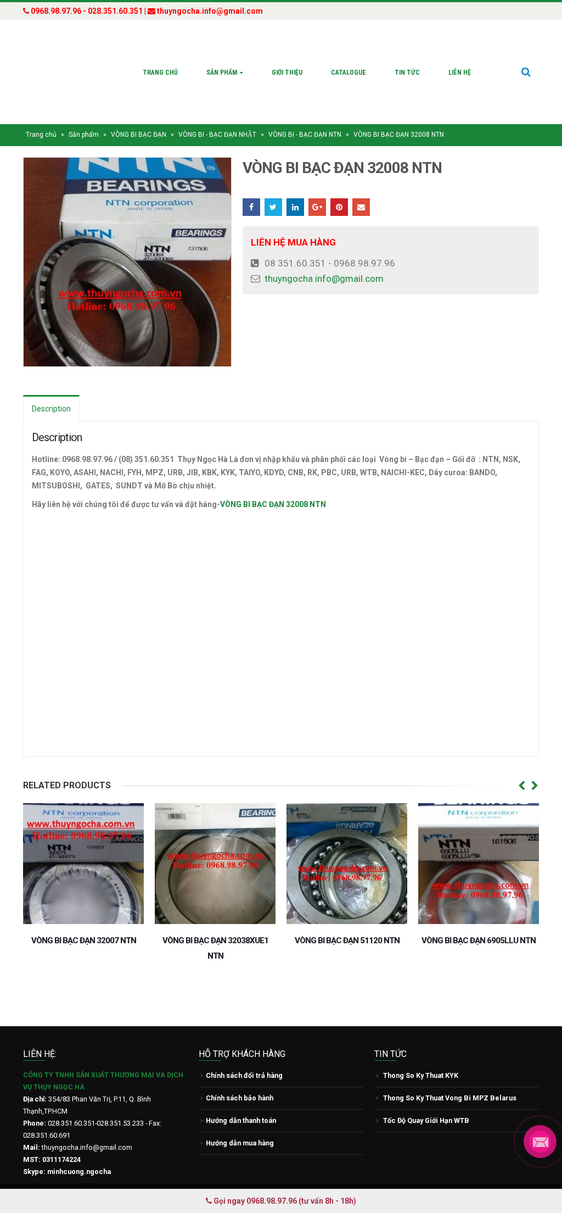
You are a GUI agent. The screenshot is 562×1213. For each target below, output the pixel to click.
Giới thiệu (287, 61)
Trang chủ (160, 61)
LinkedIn (295, 186)
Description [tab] (51, 387)
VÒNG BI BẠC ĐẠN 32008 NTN (273, 483)
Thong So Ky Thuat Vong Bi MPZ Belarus (449, 1077)
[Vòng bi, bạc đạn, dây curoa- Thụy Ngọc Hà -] (64, 61)
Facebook (251, 186)
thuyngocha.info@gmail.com (324, 257)
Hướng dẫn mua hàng (240, 1122)
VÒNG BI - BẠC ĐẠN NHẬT (217, 114)
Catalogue (348, 61)
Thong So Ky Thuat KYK (420, 1054)
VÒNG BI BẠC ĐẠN (138, 114)
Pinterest (339, 186)
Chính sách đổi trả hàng (244, 1054)
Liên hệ (459, 61)
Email (361, 186)
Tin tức (407, 61)
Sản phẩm (221, 61)
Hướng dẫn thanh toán (241, 1099)
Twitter (273, 186)
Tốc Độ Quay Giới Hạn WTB (426, 1099)
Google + (317, 186)
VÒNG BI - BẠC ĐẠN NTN (304, 114)
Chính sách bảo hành (239, 1077)
